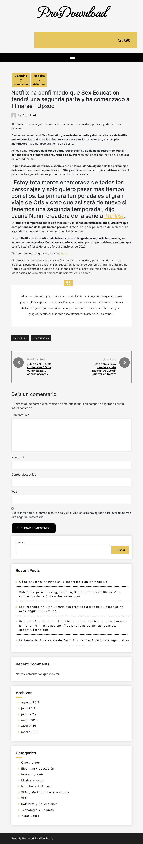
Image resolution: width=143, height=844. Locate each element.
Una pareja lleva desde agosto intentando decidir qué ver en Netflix (103, 369)
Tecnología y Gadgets (37, 810)
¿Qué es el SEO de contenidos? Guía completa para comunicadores (39, 369)
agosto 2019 (30, 702)
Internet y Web (32, 774)
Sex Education (41, 338)
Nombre (17, 457)
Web (14, 491)
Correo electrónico (25, 474)
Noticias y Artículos (39, 80)
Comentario (20, 415)
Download (29, 115)
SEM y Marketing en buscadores (45, 792)
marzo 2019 (30, 732)
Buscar (20, 542)
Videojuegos (30, 816)
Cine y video (30, 762)
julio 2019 (28, 708)
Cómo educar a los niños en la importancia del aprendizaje (63, 581)
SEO (24, 798)
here (64, 253)
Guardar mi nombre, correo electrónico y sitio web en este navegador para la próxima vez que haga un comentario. (71, 515)
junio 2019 (29, 714)
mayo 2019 (29, 720)
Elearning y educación (21, 80)
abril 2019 (28, 726)
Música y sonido (33, 780)
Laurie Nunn (20, 338)
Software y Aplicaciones (39, 804)
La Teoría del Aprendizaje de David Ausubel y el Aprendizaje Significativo (74, 640)
